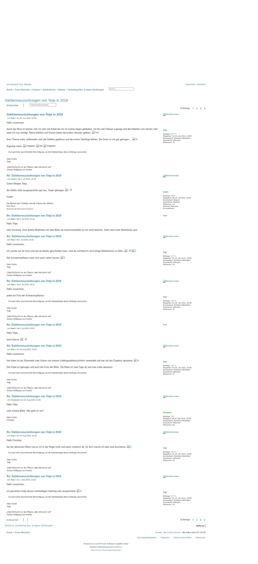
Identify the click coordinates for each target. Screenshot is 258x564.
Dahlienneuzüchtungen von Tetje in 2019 (36, 100)
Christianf (167, 412)
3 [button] (200, 108)
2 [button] (196, 108)
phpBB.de (118, 547)
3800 (173, 196)
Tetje (165, 130)
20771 (173, 134)
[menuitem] (21, 84)
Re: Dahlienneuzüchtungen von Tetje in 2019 (34, 175)
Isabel (165, 192)
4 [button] (204, 108)
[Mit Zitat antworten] (156, 114)
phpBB (97, 544)
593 (172, 416)
